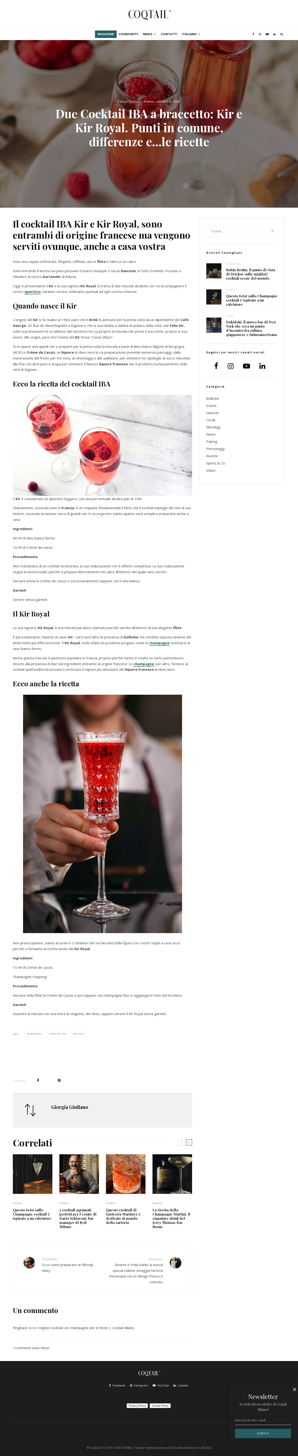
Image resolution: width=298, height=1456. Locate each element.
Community (128, 34)
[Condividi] (38, 1080)
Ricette (148, 101)
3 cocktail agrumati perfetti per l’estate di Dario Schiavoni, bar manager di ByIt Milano (77, 1218)
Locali (230, 316)
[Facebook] (253, 34)
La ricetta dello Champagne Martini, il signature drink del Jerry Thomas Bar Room (171, 1218)
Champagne (35, 1033)
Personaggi (233, 263)
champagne (159, 642)
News (147, 34)
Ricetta (79, 1033)
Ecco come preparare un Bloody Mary (67, 1265)
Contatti (169, 34)
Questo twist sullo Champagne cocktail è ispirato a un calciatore (32, 1214)
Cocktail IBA (58, 1033)
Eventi (211, 405)
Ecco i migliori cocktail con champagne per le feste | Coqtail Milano (81, 1327)
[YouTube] (267, 34)
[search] (273, 231)
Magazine (105, 34)
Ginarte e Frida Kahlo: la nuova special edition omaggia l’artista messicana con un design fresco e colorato (136, 1270)
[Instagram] (260, 34)
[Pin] (59, 1080)
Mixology (213, 427)
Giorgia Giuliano (129, 101)
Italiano (189, 34)
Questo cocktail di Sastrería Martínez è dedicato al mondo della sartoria (123, 1216)
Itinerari (212, 412)
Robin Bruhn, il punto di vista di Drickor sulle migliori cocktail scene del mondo (250, 274)
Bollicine (212, 398)
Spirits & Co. (216, 463)
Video (210, 470)
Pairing (211, 441)
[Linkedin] (274, 34)
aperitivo (32, 291)
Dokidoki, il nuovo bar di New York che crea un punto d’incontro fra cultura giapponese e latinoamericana (251, 328)
